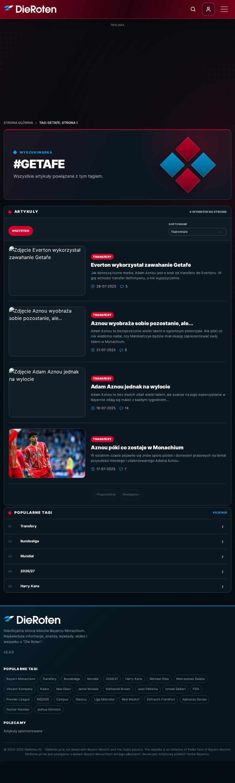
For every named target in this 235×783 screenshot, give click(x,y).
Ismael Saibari (175, 689)
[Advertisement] (117, 70)
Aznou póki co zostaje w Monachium (137, 447)
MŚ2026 (43, 699)
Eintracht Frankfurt (161, 699)
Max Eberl (63, 689)
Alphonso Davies (194, 699)
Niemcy (81, 699)
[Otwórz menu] (224, 9)
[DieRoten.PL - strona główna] (30, 9)
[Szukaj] (193, 9)
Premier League (18, 699)
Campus (62, 699)
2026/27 (112, 679)
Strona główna (18, 123)
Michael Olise (159, 679)
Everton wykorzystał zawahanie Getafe (141, 265)
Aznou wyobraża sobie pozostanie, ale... (142, 323)
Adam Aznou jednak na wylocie (130, 387)
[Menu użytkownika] (208, 9)
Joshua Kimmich (49, 709)
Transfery (102, 256)
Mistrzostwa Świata (190, 679)
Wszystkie (20, 230)
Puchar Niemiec (18, 709)
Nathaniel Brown (118, 689)
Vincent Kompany (19, 689)
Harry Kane (133, 679)
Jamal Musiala (88, 689)
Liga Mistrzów (104, 699)
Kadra (44, 689)
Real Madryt (131, 699)
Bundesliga (72, 679)
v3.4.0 (9, 652)
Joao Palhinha (148, 689)
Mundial (93, 679)
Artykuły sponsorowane (23, 731)
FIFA (196, 689)
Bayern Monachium (20, 679)
